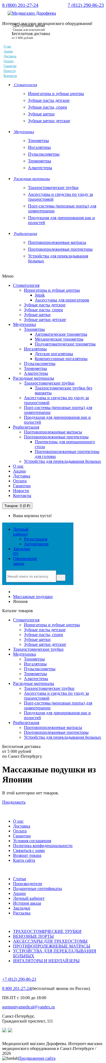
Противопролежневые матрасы (57, 242)
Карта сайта (24, 860)
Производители (27, 883)
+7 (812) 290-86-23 (19, 979)
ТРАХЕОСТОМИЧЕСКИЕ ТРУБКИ (47, 931)
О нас (7, 46)
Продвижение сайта (36, 1058)
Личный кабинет (29, 898)
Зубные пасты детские (49, 100)
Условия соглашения (32, 840)
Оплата (9, 61)
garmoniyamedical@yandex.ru (28, 1007)
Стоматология (25, 85)
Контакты (10, 76)
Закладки (21, 908)
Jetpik (40, 295)
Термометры (39, 161)
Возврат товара (27, 855)
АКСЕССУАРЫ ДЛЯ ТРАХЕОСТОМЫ (50, 941)
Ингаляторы (39, 147)
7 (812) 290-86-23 (86, 5)
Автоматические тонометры (61, 334)
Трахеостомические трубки (53, 187)
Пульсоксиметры (44, 154)
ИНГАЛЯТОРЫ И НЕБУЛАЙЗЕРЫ (46, 960)
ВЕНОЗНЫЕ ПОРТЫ (33, 936)
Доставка (10, 56)
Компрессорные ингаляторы (61, 358)
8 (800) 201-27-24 (20, 5)
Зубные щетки (41, 114)
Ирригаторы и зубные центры (56, 93)
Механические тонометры (59, 339)
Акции (8, 51)
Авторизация (36, 544)
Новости (9, 71)
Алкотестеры (40, 167)
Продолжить (14, 802)
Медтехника (23, 132)
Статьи (19, 878)
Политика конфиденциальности (43, 845)
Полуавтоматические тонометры (65, 344)
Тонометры (38, 140)
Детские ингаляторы (54, 353)
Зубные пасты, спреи (47, 107)
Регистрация (35, 539)
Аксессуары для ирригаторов (62, 300)
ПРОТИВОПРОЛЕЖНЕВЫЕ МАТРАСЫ (51, 946)
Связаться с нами (29, 850)
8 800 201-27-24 (16, 988)
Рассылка (21, 913)
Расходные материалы (31, 179)
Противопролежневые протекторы (60, 249)
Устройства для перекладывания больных (62, 461)
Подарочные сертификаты (37, 888)
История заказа (27, 903)
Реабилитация (25, 234)
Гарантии (10, 66)
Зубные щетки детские (49, 120)
